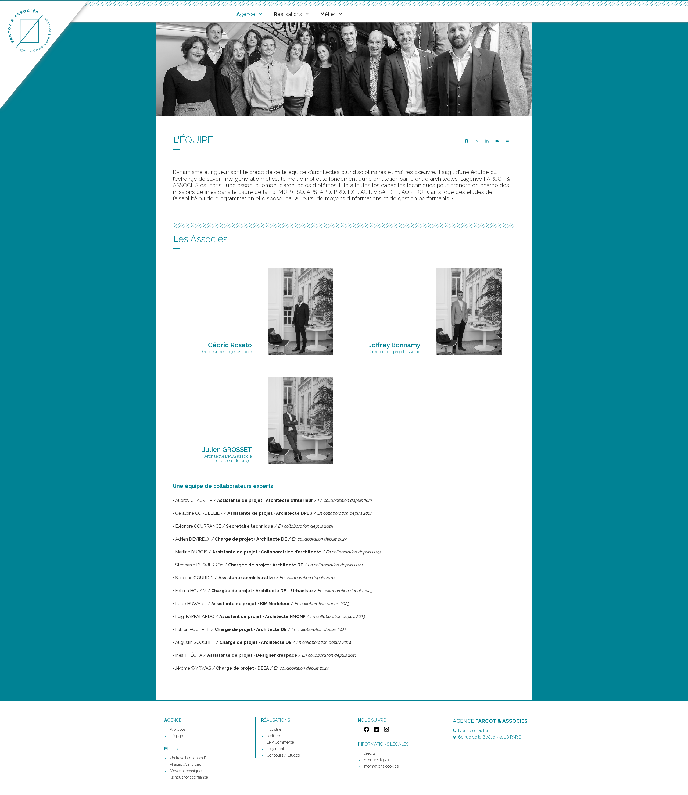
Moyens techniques (186, 770)
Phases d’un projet (185, 764)
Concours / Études (283, 755)
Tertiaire (273, 735)
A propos (177, 729)
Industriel (274, 729)
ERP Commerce (280, 742)
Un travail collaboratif (188, 757)
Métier (327, 14)
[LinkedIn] (376, 731)
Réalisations (288, 14)
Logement (275, 748)
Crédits (369, 753)
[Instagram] (386, 731)
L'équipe (177, 735)
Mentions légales (377, 759)
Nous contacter (473, 730)
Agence (245, 14)
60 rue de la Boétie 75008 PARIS (489, 737)
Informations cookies (381, 766)
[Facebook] (366, 731)
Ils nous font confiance (189, 777)
